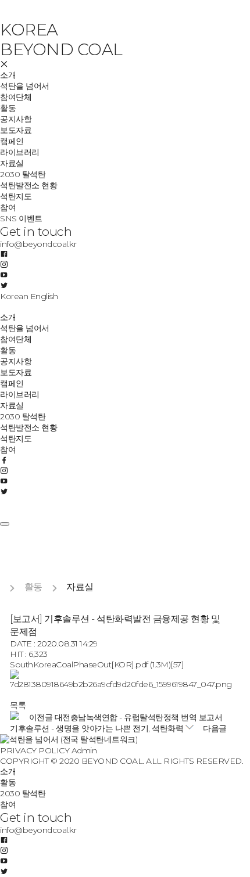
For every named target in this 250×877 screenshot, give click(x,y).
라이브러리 (20, 152)
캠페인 (12, 141)
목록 (18, 705)
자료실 (12, 163)
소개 (8, 75)
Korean (14, 296)
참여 (8, 207)
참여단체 (15, 97)
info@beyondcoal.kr (38, 244)
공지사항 (15, 119)
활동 (8, 108)
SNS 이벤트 (21, 218)
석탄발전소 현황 (28, 185)
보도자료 (15, 130)
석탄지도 (15, 196)
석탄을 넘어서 (24, 86)
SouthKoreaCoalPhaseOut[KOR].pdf (97, 664)
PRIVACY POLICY (34, 750)
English (44, 296)
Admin (84, 750)
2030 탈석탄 (22, 174)
